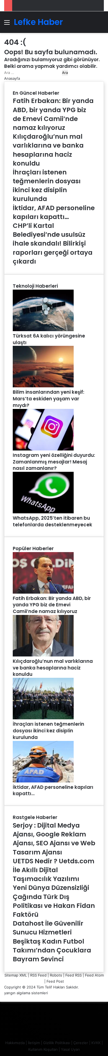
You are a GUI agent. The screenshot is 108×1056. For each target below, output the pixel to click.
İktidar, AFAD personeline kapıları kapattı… (53, 790)
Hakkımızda (15, 1042)
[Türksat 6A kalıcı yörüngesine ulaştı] (43, 330)
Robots (56, 975)
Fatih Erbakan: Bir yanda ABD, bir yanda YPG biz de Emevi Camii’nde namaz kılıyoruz (52, 605)
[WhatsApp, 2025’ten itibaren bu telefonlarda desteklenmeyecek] (43, 512)
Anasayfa (12, 78)
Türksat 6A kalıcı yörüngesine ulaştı (49, 339)
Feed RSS (73, 975)
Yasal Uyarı (70, 1049)
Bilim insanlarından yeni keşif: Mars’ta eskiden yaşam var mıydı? (48, 399)
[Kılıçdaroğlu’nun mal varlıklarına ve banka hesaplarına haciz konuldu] (43, 655)
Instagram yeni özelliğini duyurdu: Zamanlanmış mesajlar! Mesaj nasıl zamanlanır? (54, 462)
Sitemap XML (15, 975)
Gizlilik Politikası (56, 1042)
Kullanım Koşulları (43, 1049)
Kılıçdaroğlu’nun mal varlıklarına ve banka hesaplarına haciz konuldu (53, 668)
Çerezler (80, 1042)
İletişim (34, 1042)
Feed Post (55, 981)
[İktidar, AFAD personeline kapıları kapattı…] (43, 781)
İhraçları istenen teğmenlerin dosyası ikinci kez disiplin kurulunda (48, 731)
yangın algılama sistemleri (26, 993)
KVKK (96, 1042)
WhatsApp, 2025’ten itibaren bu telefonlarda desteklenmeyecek (52, 521)
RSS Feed (38, 975)
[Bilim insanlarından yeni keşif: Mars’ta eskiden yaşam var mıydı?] (43, 386)
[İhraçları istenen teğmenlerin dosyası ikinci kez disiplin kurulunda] (43, 718)
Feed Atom (94, 975)
